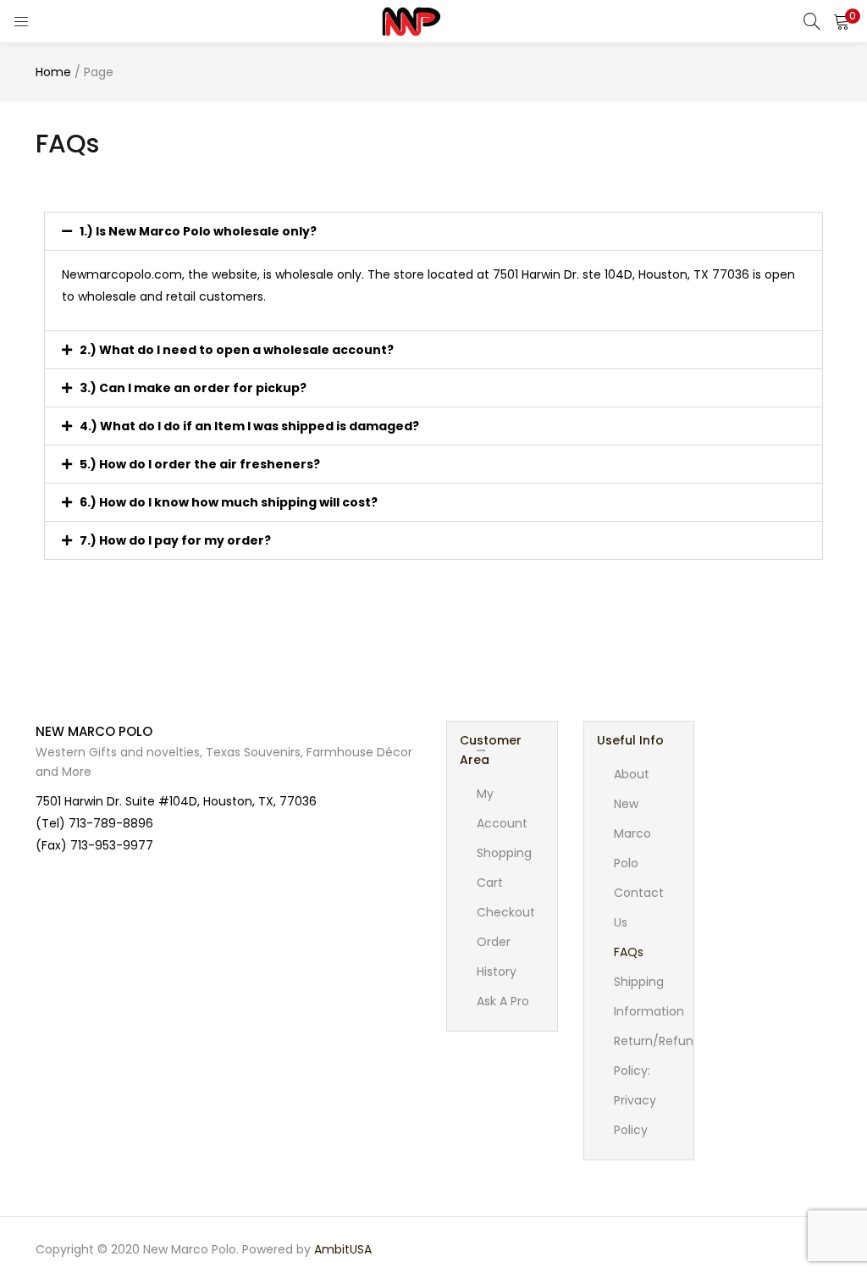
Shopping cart (504, 867)
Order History (496, 956)
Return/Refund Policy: (657, 1055)
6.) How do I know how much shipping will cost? (229, 502)
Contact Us (639, 907)
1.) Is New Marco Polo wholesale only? (198, 231)
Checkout (506, 912)
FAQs (628, 952)
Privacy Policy (635, 1115)
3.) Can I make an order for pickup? (193, 387)
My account (502, 808)
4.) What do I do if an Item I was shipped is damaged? (249, 426)
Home (53, 72)
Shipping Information (649, 996)
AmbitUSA (343, 1249)
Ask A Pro (503, 1001)
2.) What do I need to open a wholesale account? (237, 349)
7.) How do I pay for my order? (175, 540)
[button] (841, 21)
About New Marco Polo (632, 819)
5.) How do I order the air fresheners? (200, 464)
